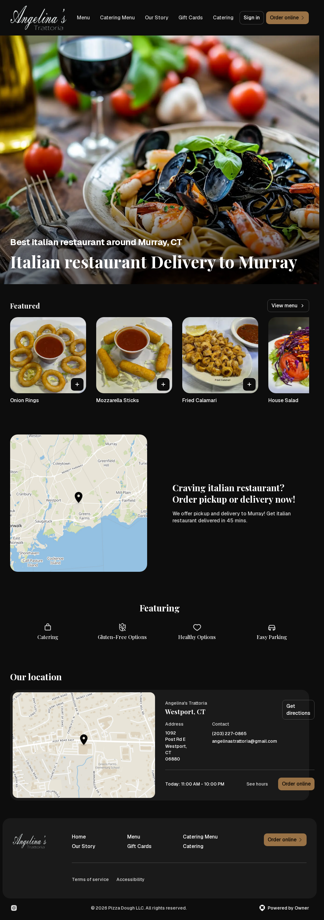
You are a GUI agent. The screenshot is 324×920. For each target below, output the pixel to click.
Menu (83, 17)
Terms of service (90, 879)
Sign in (252, 17)
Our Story (156, 17)
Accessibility (130, 879)
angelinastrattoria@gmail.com (244, 741)
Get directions (298, 709)
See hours (257, 784)
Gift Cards (190, 17)
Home (79, 836)
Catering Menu (117, 17)
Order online (296, 783)
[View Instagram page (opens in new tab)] (14, 908)
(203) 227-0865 (229, 734)
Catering (223, 17)
